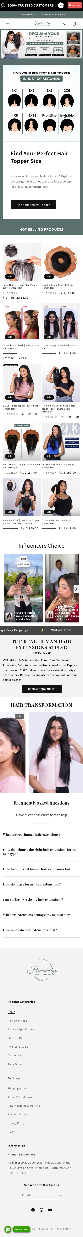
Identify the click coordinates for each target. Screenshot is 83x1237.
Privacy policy (46, 1228)
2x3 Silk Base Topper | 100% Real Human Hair (59, 466)
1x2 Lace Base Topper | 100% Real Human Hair (20, 407)
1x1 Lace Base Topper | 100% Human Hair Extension (22, 466)
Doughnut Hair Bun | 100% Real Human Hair (58, 286)
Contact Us (14, 1055)
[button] (7, 23)
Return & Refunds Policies (24, 1105)
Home (11, 1012)
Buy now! (74, 5)
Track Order (15, 1064)
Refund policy (64, 1228)
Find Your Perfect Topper (33, 204)
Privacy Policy (16, 1123)
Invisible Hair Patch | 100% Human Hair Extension (21, 347)
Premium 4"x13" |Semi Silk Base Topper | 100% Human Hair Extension (58, 408)
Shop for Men (16, 1038)
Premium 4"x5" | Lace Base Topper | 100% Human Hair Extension (21, 522)
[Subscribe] (61, 1195)
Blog (10, 1132)
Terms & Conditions (20, 1097)
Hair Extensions (17, 1020)
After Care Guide (18, 1046)
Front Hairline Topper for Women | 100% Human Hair (21, 286)
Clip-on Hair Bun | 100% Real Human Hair (57, 522)
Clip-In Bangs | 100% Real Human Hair (59, 347)
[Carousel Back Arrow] (6, 754)
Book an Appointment (21, 1029)
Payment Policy (17, 1114)
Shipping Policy (17, 1088)
